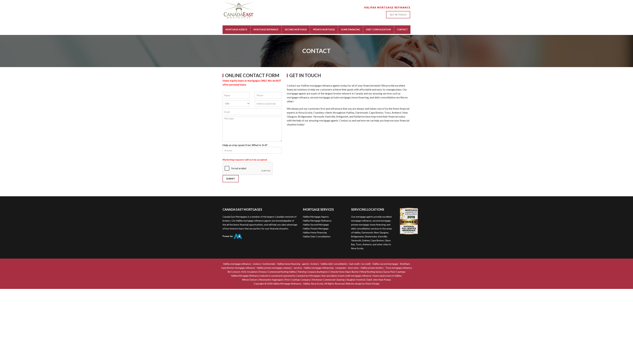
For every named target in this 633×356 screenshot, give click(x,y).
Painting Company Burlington (313, 271)
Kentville (382, 236)
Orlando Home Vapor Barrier (344, 271)
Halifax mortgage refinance (237, 263)
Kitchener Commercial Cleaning (328, 279)
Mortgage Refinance (266, 29)
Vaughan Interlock (355, 279)
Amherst (367, 244)
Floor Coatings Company (297, 279)
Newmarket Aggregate (271, 279)
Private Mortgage (324, 29)
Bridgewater (357, 236)
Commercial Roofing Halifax (282, 271)
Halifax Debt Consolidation (317, 236)
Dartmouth (367, 232)
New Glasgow (381, 232)
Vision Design (372, 283)
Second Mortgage (296, 29)
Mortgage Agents (236, 29)
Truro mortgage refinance (398, 267)
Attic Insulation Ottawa (253, 271)
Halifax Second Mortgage (316, 224)
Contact (402, 29)
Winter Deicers (250, 279)
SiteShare (405, 263)
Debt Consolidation (378, 29)
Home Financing (350, 29)
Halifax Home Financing (315, 232)
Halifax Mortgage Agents (316, 216)
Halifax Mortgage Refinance (317, 220)
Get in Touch (398, 14)
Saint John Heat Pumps (379, 279)
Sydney (366, 240)
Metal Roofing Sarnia (371, 271)
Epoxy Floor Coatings (394, 271)
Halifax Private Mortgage (316, 228)
